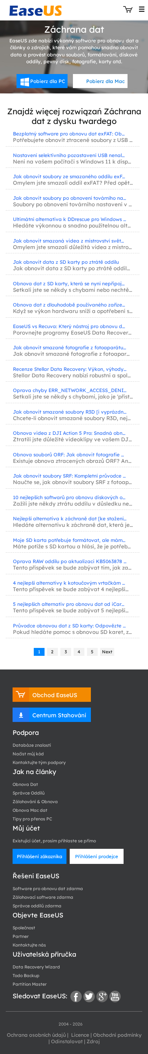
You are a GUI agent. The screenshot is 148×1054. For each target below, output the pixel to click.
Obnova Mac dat (30, 810)
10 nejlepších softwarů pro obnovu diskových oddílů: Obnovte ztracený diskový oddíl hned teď (70, 497)
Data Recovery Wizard (36, 967)
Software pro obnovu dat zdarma (48, 888)
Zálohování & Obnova (35, 801)
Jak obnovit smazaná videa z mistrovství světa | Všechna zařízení (70, 241)
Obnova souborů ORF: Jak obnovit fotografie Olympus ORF (70, 454)
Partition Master (30, 984)
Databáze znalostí (32, 745)
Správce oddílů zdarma (37, 905)
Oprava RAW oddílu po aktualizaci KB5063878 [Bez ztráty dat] (70, 561)
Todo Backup (26, 975)
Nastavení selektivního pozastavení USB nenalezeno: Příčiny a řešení (70, 155)
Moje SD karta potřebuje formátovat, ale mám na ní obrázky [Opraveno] (70, 540)
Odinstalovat (67, 1041)
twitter (89, 996)
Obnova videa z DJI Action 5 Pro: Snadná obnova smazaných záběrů (70, 433)
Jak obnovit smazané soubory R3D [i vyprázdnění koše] (70, 412)
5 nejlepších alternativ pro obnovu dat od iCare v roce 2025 (70, 604)
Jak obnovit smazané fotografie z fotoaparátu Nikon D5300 (70, 347)
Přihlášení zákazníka (39, 856)
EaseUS (35, 9)
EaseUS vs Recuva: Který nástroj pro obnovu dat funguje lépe (70, 326)
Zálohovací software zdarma (43, 897)
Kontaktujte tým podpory (39, 762)
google (102, 996)
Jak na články (34, 772)
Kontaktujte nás (29, 945)
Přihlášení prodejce (96, 856)
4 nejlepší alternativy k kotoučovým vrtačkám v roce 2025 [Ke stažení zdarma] (70, 583)
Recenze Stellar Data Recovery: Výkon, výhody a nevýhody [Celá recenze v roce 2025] (70, 369)
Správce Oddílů (29, 793)
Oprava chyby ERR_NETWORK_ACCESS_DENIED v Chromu (70, 390)
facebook (76, 996)
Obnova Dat (25, 784)
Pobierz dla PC (47, 81)
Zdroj (93, 1041)
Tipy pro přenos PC (32, 818)
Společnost (24, 927)
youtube (115, 996)
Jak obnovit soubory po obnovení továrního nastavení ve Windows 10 (70, 198)
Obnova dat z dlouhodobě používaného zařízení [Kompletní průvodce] (70, 305)
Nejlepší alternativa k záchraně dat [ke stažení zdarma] (70, 518)
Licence (79, 1035)
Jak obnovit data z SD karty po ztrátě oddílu (66, 262)
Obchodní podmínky (117, 1035)
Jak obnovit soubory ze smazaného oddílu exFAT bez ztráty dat (70, 176)
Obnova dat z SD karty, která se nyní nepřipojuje (70, 283)
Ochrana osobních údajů (36, 1035)
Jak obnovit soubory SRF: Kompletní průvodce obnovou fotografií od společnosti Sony (70, 476)
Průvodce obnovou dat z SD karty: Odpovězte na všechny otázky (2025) (70, 625)
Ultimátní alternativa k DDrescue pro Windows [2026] (70, 219)
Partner (21, 936)
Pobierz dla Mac (105, 81)
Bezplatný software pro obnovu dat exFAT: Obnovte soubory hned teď (70, 133)
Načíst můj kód (28, 753)
